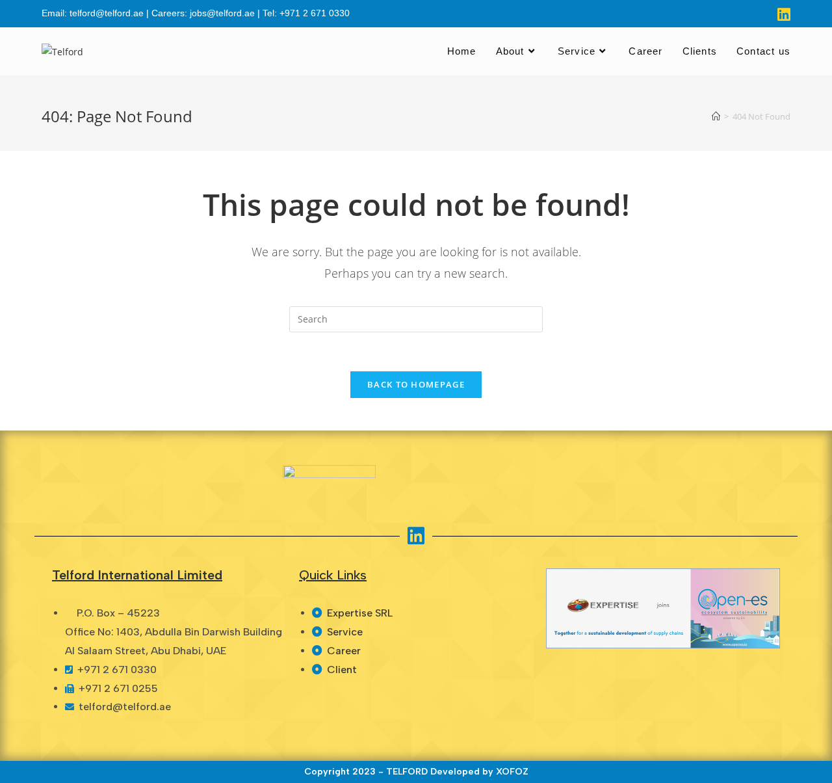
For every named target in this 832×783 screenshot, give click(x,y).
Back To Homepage (416, 384)
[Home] (716, 116)
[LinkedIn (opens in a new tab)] (782, 14)
